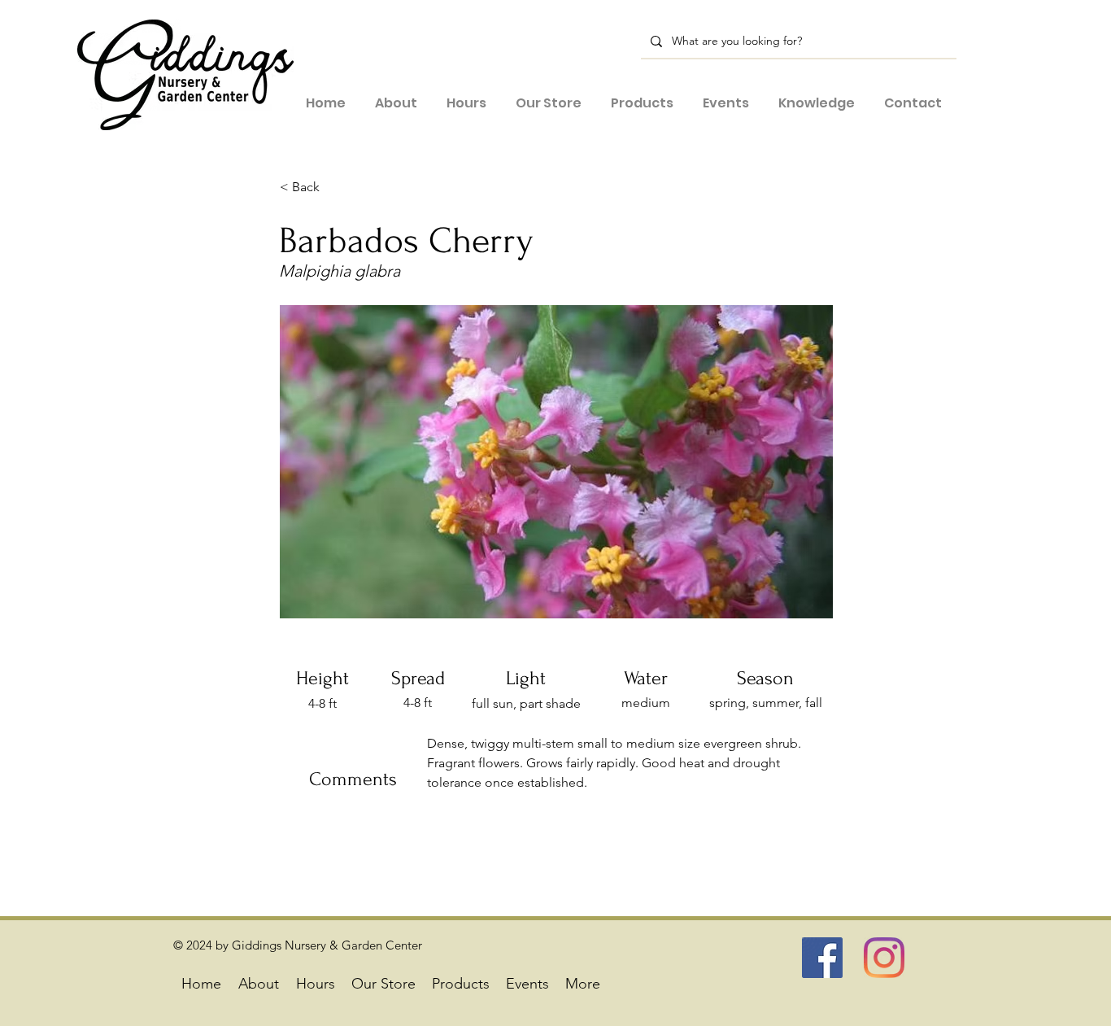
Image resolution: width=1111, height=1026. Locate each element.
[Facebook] (822, 957)
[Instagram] (884, 957)
